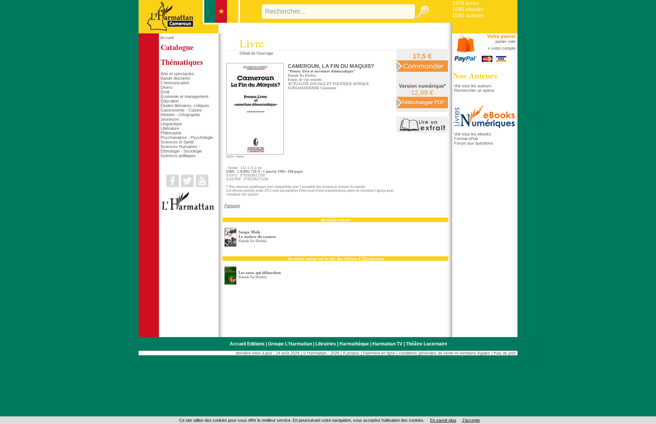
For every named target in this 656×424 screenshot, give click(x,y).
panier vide (505, 41)
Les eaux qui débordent (259, 272)
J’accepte (471, 420)
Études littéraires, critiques (185, 105)
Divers (167, 87)
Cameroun (328, 88)
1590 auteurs (468, 15)
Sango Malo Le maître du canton (257, 234)
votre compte (503, 48)
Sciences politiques (178, 155)
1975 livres (465, 3)
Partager (232, 205)
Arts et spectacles (177, 73)
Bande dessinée (175, 78)
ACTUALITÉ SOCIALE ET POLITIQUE (320, 84)
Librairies (325, 344)
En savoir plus (443, 420)
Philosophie (171, 133)
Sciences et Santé (177, 142)
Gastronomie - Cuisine (181, 110)
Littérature (170, 128)
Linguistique (171, 123)
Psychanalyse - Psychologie (187, 137)
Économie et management (184, 96)
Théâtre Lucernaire (426, 344)
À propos (351, 353)
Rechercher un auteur (474, 90)
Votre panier (501, 36)
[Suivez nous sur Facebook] (172, 185)
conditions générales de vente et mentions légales (444, 353)
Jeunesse (170, 119)
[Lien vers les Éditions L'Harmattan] (187, 208)
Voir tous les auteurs (473, 86)
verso (240, 156)
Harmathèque (354, 344)
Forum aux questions (473, 143)
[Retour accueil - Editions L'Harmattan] (189, 32)
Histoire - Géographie (180, 114)
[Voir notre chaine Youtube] (202, 185)
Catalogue (177, 47)
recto (229, 156)
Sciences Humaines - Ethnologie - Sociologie (181, 148)
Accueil (166, 37)
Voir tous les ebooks (472, 134)
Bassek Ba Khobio (302, 75)
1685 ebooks (467, 9)
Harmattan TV (387, 344)
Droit (165, 92)
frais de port (505, 353)
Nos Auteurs (475, 75)
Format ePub (466, 138)
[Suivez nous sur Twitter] (187, 185)
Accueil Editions (247, 344)
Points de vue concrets (305, 79)
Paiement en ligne (379, 353)
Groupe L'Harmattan (290, 344)
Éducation (170, 101)
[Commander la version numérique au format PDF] (422, 102)
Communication (175, 82)
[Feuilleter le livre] (423, 131)
